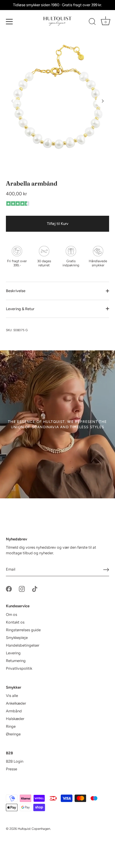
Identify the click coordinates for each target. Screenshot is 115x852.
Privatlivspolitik (19, 668)
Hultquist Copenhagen (34, 829)
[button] (12, 100)
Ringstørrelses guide (23, 630)
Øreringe (13, 734)
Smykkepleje (17, 637)
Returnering (16, 660)
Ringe (11, 726)
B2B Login (14, 761)
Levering (13, 653)
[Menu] (9, 21)
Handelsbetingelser (22, 645)
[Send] (106, 570)
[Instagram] (22, 589)
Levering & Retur (20, 309)
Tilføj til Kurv (57, 223)
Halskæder (15, 718)
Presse (11, 769)
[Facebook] (9, 589)
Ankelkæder (16, 703)
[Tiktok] (35, 589)
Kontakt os (15, 622)
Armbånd (14, 711)
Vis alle (12, 695)
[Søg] (92, 22)
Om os (11, 614)
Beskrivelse (15, 291)
